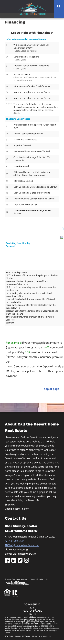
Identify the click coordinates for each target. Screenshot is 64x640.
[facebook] (8, 561)
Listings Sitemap (38, 636)
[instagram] (27, 561)
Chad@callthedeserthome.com (23, 545)
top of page (51, 389)
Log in (48, 636)
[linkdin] (14, 561)
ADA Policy (9, 636)
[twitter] (21, 561)
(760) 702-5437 (15, 540)
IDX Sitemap (26, 636)
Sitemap (17, 636)
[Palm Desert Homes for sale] (32, 9)
